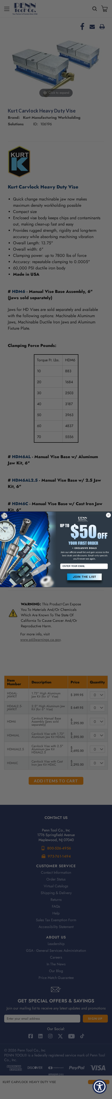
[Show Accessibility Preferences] (99, 1086)
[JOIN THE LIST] (84, 579)
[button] (84, 579)
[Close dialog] (108, 515)
